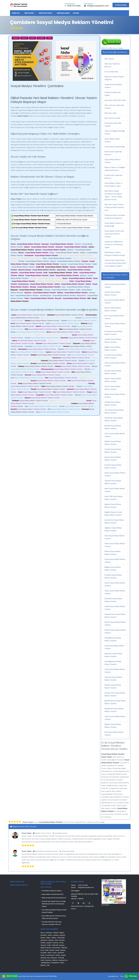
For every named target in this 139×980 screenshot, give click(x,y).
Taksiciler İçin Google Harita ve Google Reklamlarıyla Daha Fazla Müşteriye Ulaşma (115, 263)
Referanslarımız (63, 13)
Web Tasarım (29, 13)
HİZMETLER (15, 13)
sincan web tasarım (77, 906)
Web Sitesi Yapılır (45, 13)
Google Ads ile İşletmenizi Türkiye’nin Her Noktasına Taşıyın (114, 244)
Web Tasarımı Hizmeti (112, 118)
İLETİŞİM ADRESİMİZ (121, 5)
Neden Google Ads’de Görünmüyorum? (54, 898)
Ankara (15, 38)
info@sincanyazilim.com (98, 5)
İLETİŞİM (76, 13)
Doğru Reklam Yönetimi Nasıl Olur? (53, 894)
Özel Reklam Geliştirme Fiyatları (52, 891)
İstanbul (41, 38)
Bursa (32, 38)
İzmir (49, 38)
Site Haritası (105, 905)
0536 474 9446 (73, 5)
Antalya (24, 38)
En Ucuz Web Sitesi (111, 72)
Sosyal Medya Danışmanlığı (114, 147)
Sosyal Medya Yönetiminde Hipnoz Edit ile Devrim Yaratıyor (114, 234)
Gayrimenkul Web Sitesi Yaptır (115, 100)
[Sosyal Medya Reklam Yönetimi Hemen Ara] (111, 38)
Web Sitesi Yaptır (111, 113)
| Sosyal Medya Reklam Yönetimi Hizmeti (28, 315)
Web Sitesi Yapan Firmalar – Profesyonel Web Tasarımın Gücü (115, 207)
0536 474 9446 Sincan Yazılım (112, 48)
